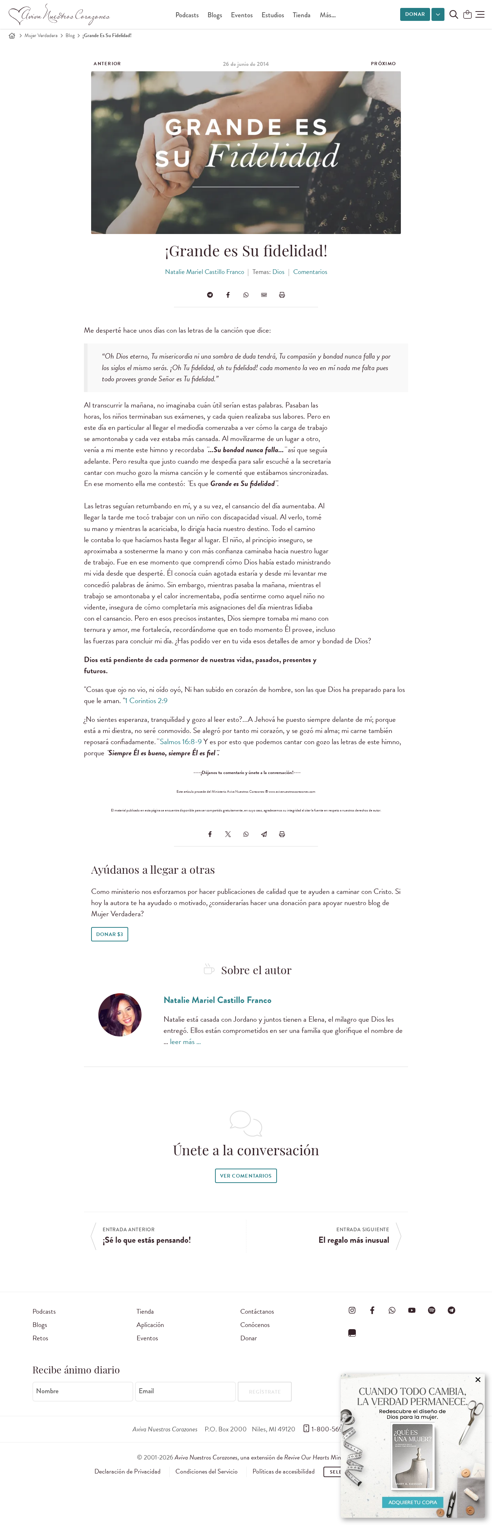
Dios (278, 271)
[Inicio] (12, 36)
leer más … (185, 1041)
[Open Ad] (413, 1446)
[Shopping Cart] (467, 15)
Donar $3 (109, 934)
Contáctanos (257, 1311)
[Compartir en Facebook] (228, 295)
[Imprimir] (282, 295)
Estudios (272, 15)
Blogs (214, 15)
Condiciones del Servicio (206, 1471)
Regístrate (265, 1392)
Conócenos (255, 1324)
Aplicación (150, 1324)
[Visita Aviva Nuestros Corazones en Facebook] (372, 1310)
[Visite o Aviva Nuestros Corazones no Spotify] (432, 1310)
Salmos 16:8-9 (181, 741)
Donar (415, 14)
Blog (70, 35)
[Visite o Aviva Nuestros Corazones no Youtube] (412, 1310)
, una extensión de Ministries (265, 1457)
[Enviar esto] (264, 295)
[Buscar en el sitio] (453, 14)
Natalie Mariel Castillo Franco (204, 271)
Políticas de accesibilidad (283, 1471)
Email (146, 1391)
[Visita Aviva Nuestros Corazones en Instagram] (352, 1310)
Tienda (301, 15)
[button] (479, 14)
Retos (40, 1338)
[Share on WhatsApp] (246, 295)
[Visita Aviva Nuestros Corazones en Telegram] (452, 1310)
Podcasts (187, 15)
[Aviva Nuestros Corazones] (60, 14)
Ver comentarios (246, 1176)
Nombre (47, 1391)
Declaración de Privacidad (127, 1471)
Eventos (242, 15)
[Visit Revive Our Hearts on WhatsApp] (392, 1310)
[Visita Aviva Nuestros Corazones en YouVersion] (352, 1333)
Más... (328, 15)
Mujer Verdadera (41, 35)
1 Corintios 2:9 (146, 700)
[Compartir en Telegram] (210, 295)
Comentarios (310, 271)
